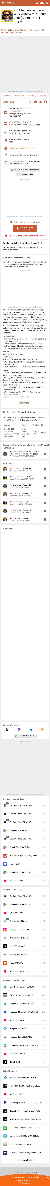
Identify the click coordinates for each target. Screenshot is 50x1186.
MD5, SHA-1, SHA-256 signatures (21, 148)
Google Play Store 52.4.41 (20, 830)
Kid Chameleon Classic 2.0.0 (21, 493)
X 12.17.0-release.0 (17, 946)
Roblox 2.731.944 (16, 864)
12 (20, 155)
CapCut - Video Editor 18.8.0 (21, 805)
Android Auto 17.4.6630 (19, 954)
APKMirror (10, 3)
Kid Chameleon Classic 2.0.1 (21, 485)
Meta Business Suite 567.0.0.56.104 (24, 1077)
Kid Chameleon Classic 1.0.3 (21, 510)
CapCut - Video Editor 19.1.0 (21, 814)
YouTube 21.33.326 (17, 1020)
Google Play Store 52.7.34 (20, 847)
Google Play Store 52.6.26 (20, 872)
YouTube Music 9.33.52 (19, 971)
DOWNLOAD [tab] (7, 96)
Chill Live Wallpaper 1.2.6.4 (20, 1144)
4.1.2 (30, 30)
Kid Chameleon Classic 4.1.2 (21, 477)
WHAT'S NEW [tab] (19, 96)
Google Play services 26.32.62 (22, 1004)
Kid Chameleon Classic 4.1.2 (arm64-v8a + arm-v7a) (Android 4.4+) (24, 453)
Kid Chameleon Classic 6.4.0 (21, 468)
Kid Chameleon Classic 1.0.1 (21, 518)
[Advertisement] (25, 65)
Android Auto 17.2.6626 (19, 938)
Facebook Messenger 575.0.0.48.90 (24, 1012)
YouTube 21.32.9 (16, 1094)
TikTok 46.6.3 (15, 1062)
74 (19, 111)
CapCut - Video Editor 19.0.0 (21, 822)
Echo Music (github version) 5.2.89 (23, 855)
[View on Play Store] (35, 102)
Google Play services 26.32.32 (22, 987)
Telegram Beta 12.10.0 (19, 1029)
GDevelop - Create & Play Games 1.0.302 (26, 1153)
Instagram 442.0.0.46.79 (19, 929)
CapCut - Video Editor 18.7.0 (21, 839)
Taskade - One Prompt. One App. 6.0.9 (25, 1111)
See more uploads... (25, 1160)
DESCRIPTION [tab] (32, 96)
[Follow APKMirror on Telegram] (30, 731)
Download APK (26, 228)
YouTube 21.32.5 (16, 881)
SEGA (19, 22)
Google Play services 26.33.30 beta (24, 1045)
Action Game (8, 102)
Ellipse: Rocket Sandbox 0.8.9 (21, 995)
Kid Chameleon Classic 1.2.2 (21, 502)
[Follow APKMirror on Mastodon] (19, 731)
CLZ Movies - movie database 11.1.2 (24, 1128)
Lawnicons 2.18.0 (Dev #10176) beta (24, 1136)
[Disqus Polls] (25, 562)
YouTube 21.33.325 (17, 1054)
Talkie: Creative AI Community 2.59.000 (25, 1119)
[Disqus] (25, 625)
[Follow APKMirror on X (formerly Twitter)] (7, 731)
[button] (30, 102)
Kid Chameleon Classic (17, 30)
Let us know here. (30, 1172)
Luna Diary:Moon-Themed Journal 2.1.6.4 (26, 1103)
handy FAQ (7, 420)
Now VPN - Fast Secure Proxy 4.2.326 (25, 1086)
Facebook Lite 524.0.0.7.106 (21, 1037)
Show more (24, 403)
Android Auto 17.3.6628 (19, 921)
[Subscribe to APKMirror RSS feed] (42, 731)
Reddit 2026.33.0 (16, 963)
